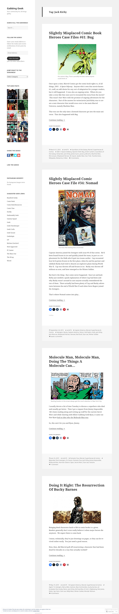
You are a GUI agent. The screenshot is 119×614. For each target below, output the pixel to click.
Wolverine (59, 158)
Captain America (80, 330)
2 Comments (75, 158)
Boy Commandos (81, 587)
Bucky (65, 332)
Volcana (92, 462)
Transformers (96, 156)
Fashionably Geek (13, 215)
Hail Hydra (87, 332)
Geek (8, 222)
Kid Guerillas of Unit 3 (82, 589)
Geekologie (10, 236)
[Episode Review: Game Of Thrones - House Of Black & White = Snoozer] (23, 94)
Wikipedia (52, 158)
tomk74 (66, 150)
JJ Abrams (88, 154)
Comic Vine (10, 208)
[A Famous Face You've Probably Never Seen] (23, 115)
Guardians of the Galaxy (79, 150)
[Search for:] (17, 28)
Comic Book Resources (14, 205)
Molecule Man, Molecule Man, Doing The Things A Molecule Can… (74, 361)
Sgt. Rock (56, 591)
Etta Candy (59, 589)
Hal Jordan (59, 154)
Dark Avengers (61, 460)
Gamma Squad (12, 219)
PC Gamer (10, 250)
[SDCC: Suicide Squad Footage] (12, 137)
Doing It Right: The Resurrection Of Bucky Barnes (76, 487)
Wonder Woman (89, 591)
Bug (83, 152)
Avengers (60, 332)
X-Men (65, 158)
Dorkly (9, 212)
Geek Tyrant (11, 233)
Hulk (93, 332)
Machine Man (95, 154)
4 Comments (55, 593)
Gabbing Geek (15, 8)
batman (72, 587)
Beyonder (52, 460)
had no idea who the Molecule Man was (72, 417)
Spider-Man (81, 156)
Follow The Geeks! (14, 37)
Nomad (72, 334)
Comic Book (11, 201)
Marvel (90, 150)
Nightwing (93, 589)
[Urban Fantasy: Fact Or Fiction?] (23, 105)
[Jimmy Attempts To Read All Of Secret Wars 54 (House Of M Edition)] (12, 105)
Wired (9, 261)
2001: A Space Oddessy (64, 152)
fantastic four (77, 460)
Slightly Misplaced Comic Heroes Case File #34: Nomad (73, 180)
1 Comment (54, 464)
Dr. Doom (69, 460)
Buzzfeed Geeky (12, 198)
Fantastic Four (74, 458)
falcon (82, 332)
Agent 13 (52, 587)
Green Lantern (90, 152)
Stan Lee (85, 334)
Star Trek (88, 156)
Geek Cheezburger (13, 226)
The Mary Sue (11, 254)
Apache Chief (76, 152)
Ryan (72, 462)
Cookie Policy (36, 611)
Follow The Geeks (13, 58)
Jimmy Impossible (95, 460)
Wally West (70, 591)
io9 (8, 240)
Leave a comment (56, 336)
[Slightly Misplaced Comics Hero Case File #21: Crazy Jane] (23, 126)
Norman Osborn (64, 462)
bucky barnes (92, 587)
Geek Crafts (11, 229)
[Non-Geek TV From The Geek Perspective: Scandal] (12, 126)
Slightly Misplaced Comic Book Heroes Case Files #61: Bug (75, 35)
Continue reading (56, 120)
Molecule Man (53, 462)
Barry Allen (66, 587)
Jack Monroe (53, 334)
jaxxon (82, 154)
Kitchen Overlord (13, 243)
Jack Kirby (67, 154)
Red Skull (79, 334)
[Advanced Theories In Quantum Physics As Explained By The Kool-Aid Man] (12, 115)
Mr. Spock (73, 156)
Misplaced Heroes (63, 156)
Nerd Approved (12, 247)
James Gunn (75, 154)
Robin (51, 591)
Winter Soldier (93, 334)
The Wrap (10, 257)
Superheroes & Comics (92, 458)
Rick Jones (101, 589)
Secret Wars (78, 462)
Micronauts (53, 156)
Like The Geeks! (13, 165)
